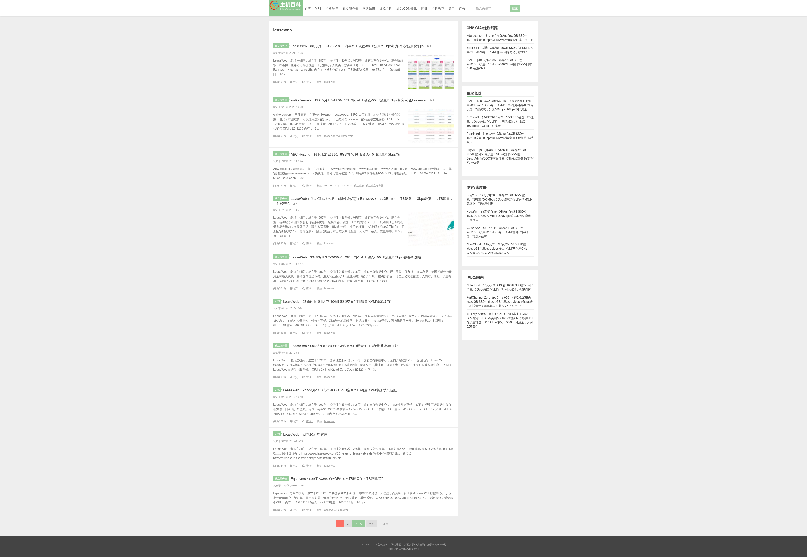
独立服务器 (350, 8)
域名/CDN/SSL (406, 8)
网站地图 (396, 544)
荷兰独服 (359, 185)
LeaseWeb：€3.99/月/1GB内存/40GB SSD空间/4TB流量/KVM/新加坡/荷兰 (338, 301)
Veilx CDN (407, 548)
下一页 (359, 523)
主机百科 (286, 8)
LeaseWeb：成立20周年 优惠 (305, 434)
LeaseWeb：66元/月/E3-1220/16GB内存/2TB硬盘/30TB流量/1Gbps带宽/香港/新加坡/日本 (358, 45)
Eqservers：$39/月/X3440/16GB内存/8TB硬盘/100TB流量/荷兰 (338, 478)
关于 (451, 8)
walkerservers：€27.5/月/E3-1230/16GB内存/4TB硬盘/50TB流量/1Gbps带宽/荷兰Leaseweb (359, 100)
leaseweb (329, 81)
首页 (308, 8)
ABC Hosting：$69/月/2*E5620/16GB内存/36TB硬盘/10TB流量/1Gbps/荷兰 (347, 154)
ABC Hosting (331, 185)
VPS (318, 8)
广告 (462, 8)
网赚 (424, 8)
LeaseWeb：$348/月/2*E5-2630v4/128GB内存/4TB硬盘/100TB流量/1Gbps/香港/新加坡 (356, 257)
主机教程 (438, 8)
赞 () (309, 81)
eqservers (330, 509)
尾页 (371, 523)
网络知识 (369, 8)
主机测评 (332, 8)
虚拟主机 (385, 8)
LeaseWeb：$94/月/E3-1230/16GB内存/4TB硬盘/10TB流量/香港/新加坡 (344, 345)
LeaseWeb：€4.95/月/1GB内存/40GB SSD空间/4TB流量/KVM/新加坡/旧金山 (340, 390)
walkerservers (345, 136)
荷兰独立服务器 (375, 185)
